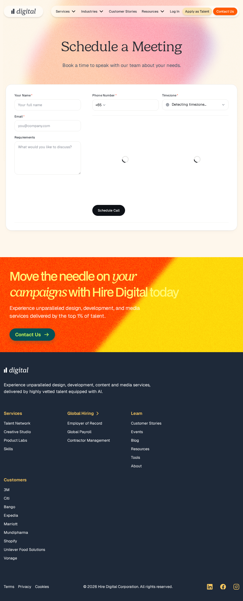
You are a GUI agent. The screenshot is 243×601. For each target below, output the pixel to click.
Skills (8, 448)
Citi (6, 498)
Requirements (24, 137)
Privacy (24, 586)
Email (19, 116)
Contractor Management (88, 440)
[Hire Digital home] (23, 11)
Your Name (23, 95)
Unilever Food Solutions (24, 549)
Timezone (170, 95)
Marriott (11, 523)
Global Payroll (79, 431)
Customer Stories (123, 11)
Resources (140, 448)
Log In (174, 11)
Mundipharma (16, 532)
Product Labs (15, 440)
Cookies (42, 586)
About (136, 466)
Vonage (10, 558)
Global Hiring (80, 413)
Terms (9, 586)
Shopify (10, 541)
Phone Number (104, 95)
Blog (135, 440)
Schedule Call (109, 210)
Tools (135, 457)
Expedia (11, 515)
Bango (9, 506)
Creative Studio (17, 431)
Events (137, 431)
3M (6, 489)
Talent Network (17, 423)
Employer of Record (84, 423)
